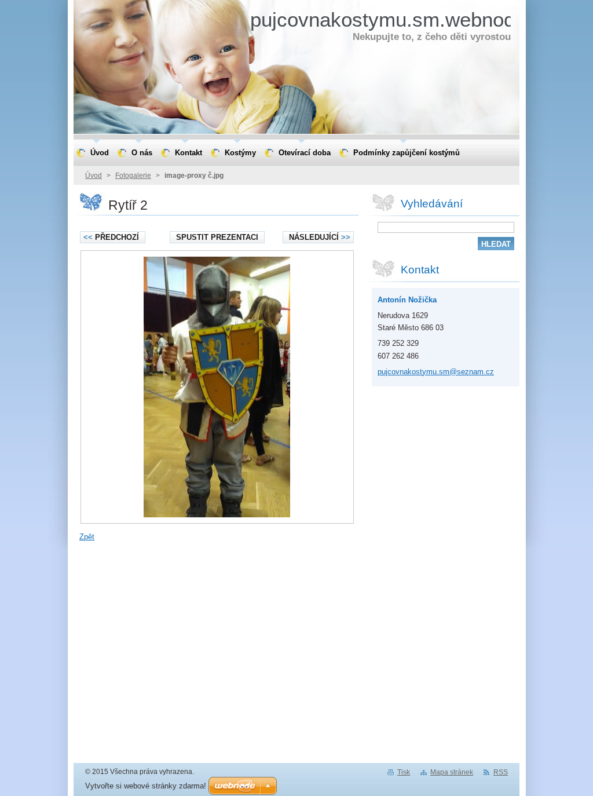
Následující (319, 237)
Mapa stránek (451, 772)
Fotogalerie (133, 175)
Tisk (403, 772)
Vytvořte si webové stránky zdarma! (145, 786)
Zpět (86, 536)
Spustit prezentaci (217, 237)
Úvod (93, 175)
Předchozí (111, 237)
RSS (500, 772)
